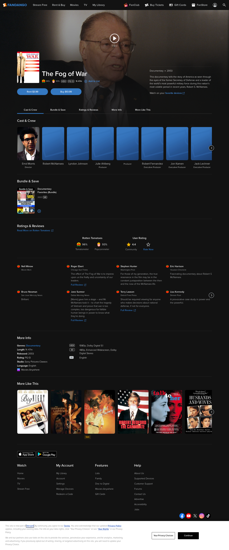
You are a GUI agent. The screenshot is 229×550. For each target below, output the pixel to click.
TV (18, 483)
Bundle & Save (58, 109)
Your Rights (103, 529)
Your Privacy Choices (163, 535)
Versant (30, 526)
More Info (117, 109)
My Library (61, 473)
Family (98, 478)
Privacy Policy (114, 526)
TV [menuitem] (85, 5)
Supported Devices (144, 478)
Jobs (136, 509)
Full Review (77, 284)
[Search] (224, 5)
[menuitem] (177, 5)
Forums (138, 488)
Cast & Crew (30, 109)
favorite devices (173, 93)
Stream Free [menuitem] (40, 5)
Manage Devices (64, 488)
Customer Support (143, 483)
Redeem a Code (64, 494)
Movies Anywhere (104, 488)
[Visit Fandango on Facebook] (182, 516)
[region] (114, 535)
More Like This (143, 109)
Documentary (33, 345)
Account (60, 478)
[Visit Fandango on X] (195, 516)
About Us (139, 473)
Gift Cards (100, 494)
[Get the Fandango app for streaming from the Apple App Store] (26, 454)
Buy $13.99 (66, 91)
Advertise (139, 499)
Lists (97, 473)
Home (20, 473)
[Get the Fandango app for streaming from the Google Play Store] (46, 454)
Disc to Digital (102, 483)
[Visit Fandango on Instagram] (202, 516)
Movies (20, 478)
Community (131, 249)
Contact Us (140, 494)
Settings (60, 483)
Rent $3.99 (32, 91)
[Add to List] (39, 211)
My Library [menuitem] (99, 5)
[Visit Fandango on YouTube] (188, 516)
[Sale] (99, 412)
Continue (188, 535)
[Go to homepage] (15, 5)
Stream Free (23, 488)
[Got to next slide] (211, 148)
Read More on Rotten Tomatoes (33, 230)
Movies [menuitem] (74, 5)
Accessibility (140, 504)
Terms (67, 526)
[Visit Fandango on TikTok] (208, 516)
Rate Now (148, 249)
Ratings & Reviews (88, 109)
